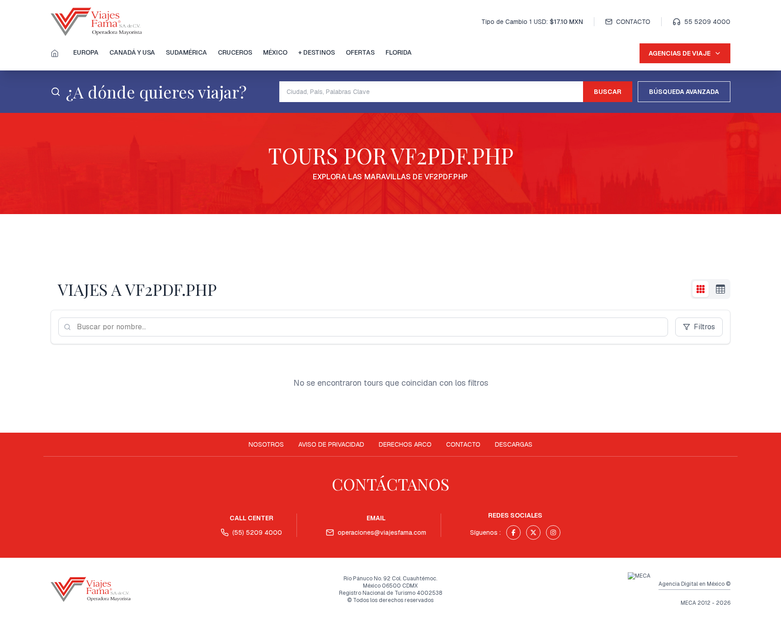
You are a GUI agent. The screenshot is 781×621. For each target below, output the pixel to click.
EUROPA (86, 52)
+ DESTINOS (316, 52)
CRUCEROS (235, 52)
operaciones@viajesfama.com (382, 532)
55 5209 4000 (707, 22)
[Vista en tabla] (720, 289)
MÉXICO (275, 52)
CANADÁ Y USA (132, 52)
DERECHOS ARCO (405, 444)
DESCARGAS (513, 444)
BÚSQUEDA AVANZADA (684, 92)
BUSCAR (607, 92)
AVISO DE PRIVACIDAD (331, 444)
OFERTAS (360, 52)
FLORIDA (399, 52)
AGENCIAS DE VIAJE (679, 53)
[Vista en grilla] (700, 289)
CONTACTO (633, 22)
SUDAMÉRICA (186, 52)
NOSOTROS (266, 444)
